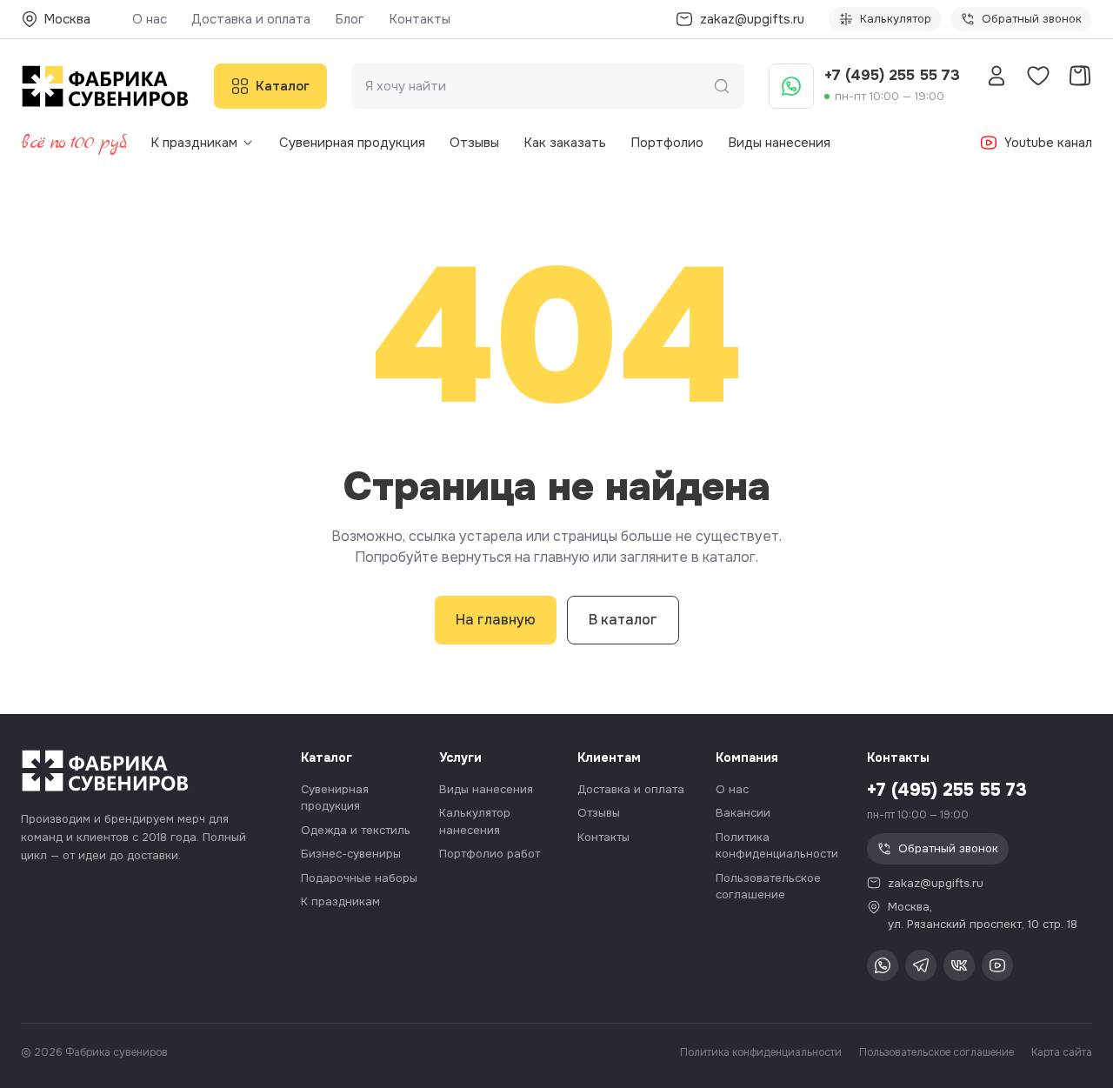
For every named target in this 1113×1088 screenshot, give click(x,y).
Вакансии (743, 812)
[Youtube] (997, 965)
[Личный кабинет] (996, 75)
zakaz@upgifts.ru (935, 883)
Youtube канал (1048, 142)
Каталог (283, 86)
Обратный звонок (1032, 18)
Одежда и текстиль (355, 830)
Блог (349, 19)
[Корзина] (1080, 75)
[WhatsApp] (791, 86)
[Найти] (721, 86)
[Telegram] (920, 965)
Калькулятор (895, 18)
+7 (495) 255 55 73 (892, 75)
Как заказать (564, 142)
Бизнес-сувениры (351, 853)
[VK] (959, 965)
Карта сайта (1061, 1052)
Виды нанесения (779, 142)
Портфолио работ (489, 853)
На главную (496, 620)
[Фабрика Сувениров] (105, 86)
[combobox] (539, 87)
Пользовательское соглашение (936, 1052)
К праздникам (193, 142)
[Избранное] (1038, 75)
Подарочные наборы (359, 878)
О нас (149, 19)
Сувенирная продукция (352, 142)
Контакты (419, 19)
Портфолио (666, 142)
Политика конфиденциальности (761, 1052)
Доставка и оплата (250, 19)
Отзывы (474, 142)
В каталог (623, 620)
